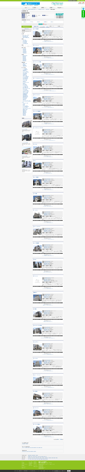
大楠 (33, 456)
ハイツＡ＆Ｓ (36, 358)
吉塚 (47, 50)
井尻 (31, 456)
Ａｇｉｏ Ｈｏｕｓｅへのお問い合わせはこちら (47, 387)
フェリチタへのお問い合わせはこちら (48, 156)
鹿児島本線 (45, 48)
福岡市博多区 (47, 30)
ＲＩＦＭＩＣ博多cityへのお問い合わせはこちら (48, 436)
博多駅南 (29, 456)
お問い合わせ (30, 465)
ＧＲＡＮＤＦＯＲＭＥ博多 (38, 325)
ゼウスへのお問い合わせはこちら (48, 173)
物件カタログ (23, 467)
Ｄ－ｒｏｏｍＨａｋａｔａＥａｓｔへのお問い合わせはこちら (48, 90)
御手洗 (50, 96)
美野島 (42, 456)
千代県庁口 (49, 82)
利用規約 (23, 465)
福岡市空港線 (45, 49)
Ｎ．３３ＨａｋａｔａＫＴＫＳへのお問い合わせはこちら (47, 140)
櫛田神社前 (35, 447)
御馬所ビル (35, 292)
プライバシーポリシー (25, 464)
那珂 (40, 456)
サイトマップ (23, 466)
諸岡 (35, 456)
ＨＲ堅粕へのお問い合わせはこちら (47, 321)
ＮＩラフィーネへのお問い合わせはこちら (47, 420)
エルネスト (23, 169)
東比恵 (50, 30)
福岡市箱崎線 (45, 82)
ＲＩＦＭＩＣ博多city (37, 424)
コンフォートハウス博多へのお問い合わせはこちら (47, 74)
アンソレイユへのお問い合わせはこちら (48, 288)
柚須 (29, 451)
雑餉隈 (39, 447)
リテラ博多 (35, 193)
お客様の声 (30, 464)
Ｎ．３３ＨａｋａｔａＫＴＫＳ (38, 127)
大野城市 (37, 455)
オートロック (35, 465)
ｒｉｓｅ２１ (36, 210)
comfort (35, 259)
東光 (49, 294)
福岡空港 (49, 98)
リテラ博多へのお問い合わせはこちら (48, 206)
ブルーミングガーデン (37, 226)
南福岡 (26, 447)
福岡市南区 (33, 455)
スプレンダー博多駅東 (37, 111)
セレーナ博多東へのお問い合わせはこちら (47, 189)
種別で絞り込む (27, 28)
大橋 (38, 456)
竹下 (24, 447)
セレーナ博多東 (36, 177)
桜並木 (41, 447)
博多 (47, 48)
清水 (46, 456)
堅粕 (49, 47)
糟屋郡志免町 (47, 96)
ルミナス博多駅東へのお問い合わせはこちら (48, 255)
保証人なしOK (35, 466)
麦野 (44, 456)
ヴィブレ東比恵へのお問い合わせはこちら (47, 41)
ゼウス (35, 160)
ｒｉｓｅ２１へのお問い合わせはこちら (48, 222)
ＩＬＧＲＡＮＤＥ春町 (25, 142)
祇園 (48, 362)
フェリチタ (35, 144)
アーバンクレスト (36, 45)
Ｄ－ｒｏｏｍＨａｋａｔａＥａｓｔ (39, 78)
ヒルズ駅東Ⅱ (36, 391)
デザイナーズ (35, 464)
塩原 (36, 456)
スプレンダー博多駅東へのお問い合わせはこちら (47, 123)
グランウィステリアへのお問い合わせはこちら (48, 107)
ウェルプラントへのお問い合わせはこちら (47, 354)
